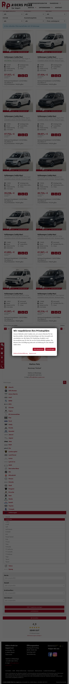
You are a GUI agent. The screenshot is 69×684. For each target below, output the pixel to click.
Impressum (32, 353)
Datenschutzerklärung (20, 353)
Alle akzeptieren (38, 349)
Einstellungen (50, 349)
